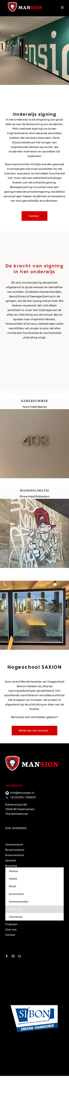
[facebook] (6, 956)
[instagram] (13, 956)
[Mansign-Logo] (25, 3)
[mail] (19, 956)
